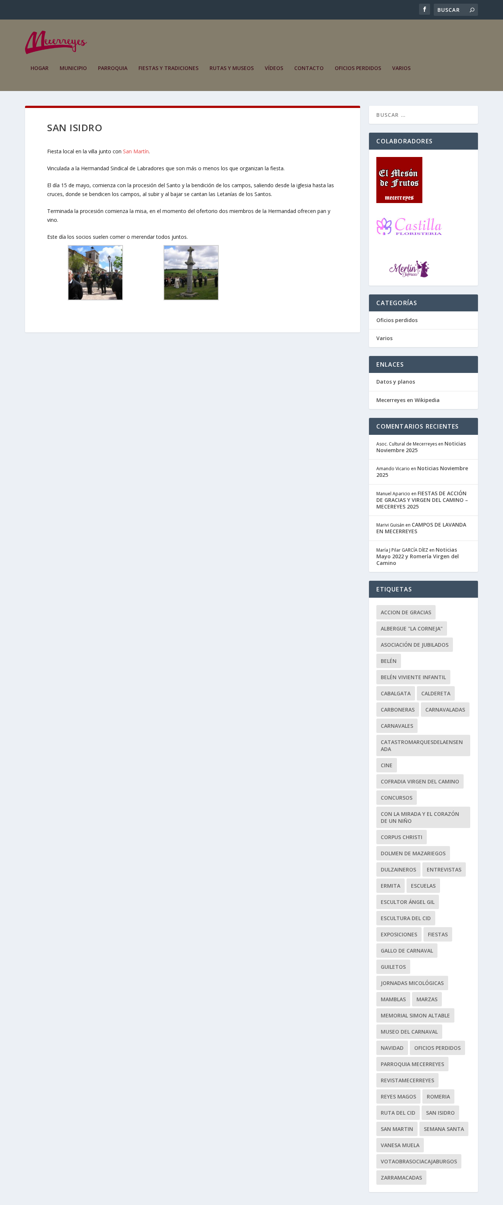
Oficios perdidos (358, 68)
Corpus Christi (401, 837)
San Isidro (440, 1112)
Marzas (426, 999)
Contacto (309, 68)
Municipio (73, 68)
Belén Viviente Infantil (413, 677)
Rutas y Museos (232, 68)
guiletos (393, 966)
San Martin (397, 1128)
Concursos (396, 797)
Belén (389, 660)
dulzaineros (398, 869)
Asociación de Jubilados (415, 644)
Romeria (438, 1096)
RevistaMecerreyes (407, 1080)
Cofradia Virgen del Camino (420, 781)
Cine (387, 765)
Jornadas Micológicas (412, 982)
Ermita (390, 885)
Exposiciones (399, 934)
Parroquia (112, 68)
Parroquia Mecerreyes (412, 1064)
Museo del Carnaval (409, 1031)
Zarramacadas (401, 1177)
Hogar (40, 68)
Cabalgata (396, 693)
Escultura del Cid (406, 918)
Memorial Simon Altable (415, 1015)
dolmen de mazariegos (413, 853)
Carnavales (397, 725)
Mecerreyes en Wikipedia (408, 400)
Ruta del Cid (398, 1112)
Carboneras (398, 709)
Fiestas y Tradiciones (168, 68)
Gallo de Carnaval (407, 950)
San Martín (136, 151)
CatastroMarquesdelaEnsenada (422, 745)
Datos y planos (395, 381)
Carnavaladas (445, 709)
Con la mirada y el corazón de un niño (420, 817)
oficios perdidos (437, 1047)
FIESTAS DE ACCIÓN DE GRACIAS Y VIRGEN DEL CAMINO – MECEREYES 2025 (422, 500)
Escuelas (423, 885)
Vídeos (274, 68)
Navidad (392, 1047)
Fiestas (438, 934)
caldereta (435, 693)
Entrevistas (444, 869)
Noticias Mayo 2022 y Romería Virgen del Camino (417, 556)
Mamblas (393, 999)
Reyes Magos (398, 1096)
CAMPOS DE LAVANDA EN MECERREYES (421, 528)
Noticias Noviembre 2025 (422, 471)
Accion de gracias (406, 612)
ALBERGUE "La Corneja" (412, 628)
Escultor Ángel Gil (408, 901)
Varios (401, 68)
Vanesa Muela (400, 1145)
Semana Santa (444, 1128)
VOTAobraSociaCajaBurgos (419, 1161)
